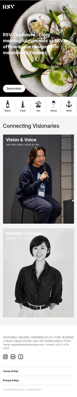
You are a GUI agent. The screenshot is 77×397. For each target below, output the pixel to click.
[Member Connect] (38, 272)
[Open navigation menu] (70, 7)
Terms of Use (10, 371)
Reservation (14, 88)
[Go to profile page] (63, 7)
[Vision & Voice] (38, 179)
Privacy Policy (11, 380)
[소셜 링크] (5, 356)
